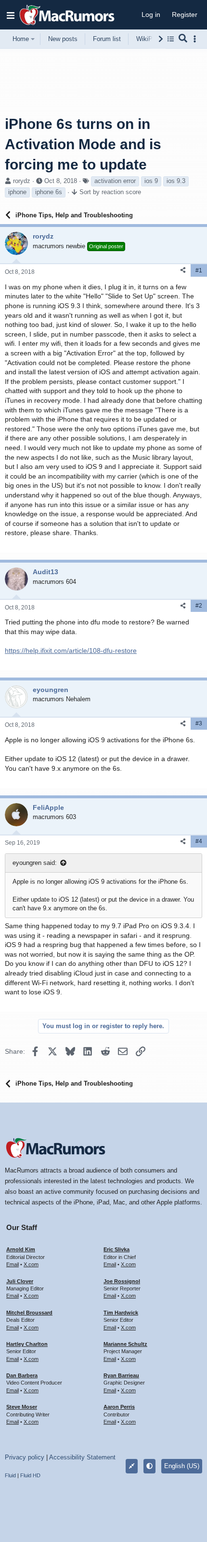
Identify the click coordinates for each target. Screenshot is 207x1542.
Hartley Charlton (27, 1344)
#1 (198, 270)
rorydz (21, 180)
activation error (115, 180)
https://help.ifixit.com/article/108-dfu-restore (71, 650)
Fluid (10, 1475)
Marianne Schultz (125, 1344)
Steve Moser (21, 1407)
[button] (10, 15)
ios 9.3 (176, 180)
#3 (198, 723)
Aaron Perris (119, 1407)
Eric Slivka (116, 1249)
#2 (198, 605)
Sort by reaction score (110, 192)
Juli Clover (19, 1281)
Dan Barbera (22, 1375)
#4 (198, 841)
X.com (31, 1264)
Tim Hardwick (121, 1313)
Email (12, 1264)
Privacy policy (24, 1457)
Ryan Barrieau (121, 1375)
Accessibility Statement (82, 1457)
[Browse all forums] (171, 39)
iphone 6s (48, 192)
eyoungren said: (35, 862)
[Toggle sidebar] (196, 38)
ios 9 (151, 180)
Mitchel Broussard (29, 1313)
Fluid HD (30, 1475)
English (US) (181, 1466)
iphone (17, 192)
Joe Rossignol (122, 1281)
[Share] (183, 270)
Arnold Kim (20, 1249)
